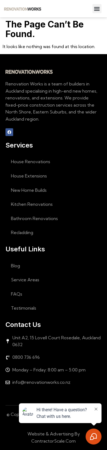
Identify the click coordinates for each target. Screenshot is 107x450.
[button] (97, 8)
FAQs (16, 294)
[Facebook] (9, 132)
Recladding (22, 232)
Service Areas (25, 279)
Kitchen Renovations (32, 204)
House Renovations (30, 161)
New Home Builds (29, 190)
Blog (15, 265)
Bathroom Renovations (34, 218)
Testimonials (23, 308)
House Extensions (29, 176)
